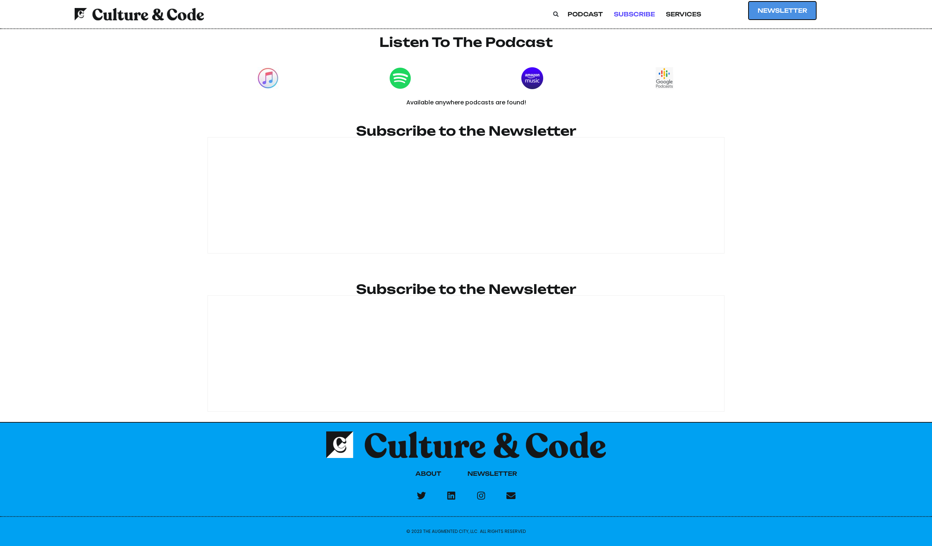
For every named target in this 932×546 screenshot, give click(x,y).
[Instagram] (481, 495)
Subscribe (634, 14)
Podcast (585, 14)
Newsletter (492, 473)
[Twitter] (421, 495)
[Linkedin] (451, 495)
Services (683, 14)
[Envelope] (511, 495)
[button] (556, 14)
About (428, 473)
